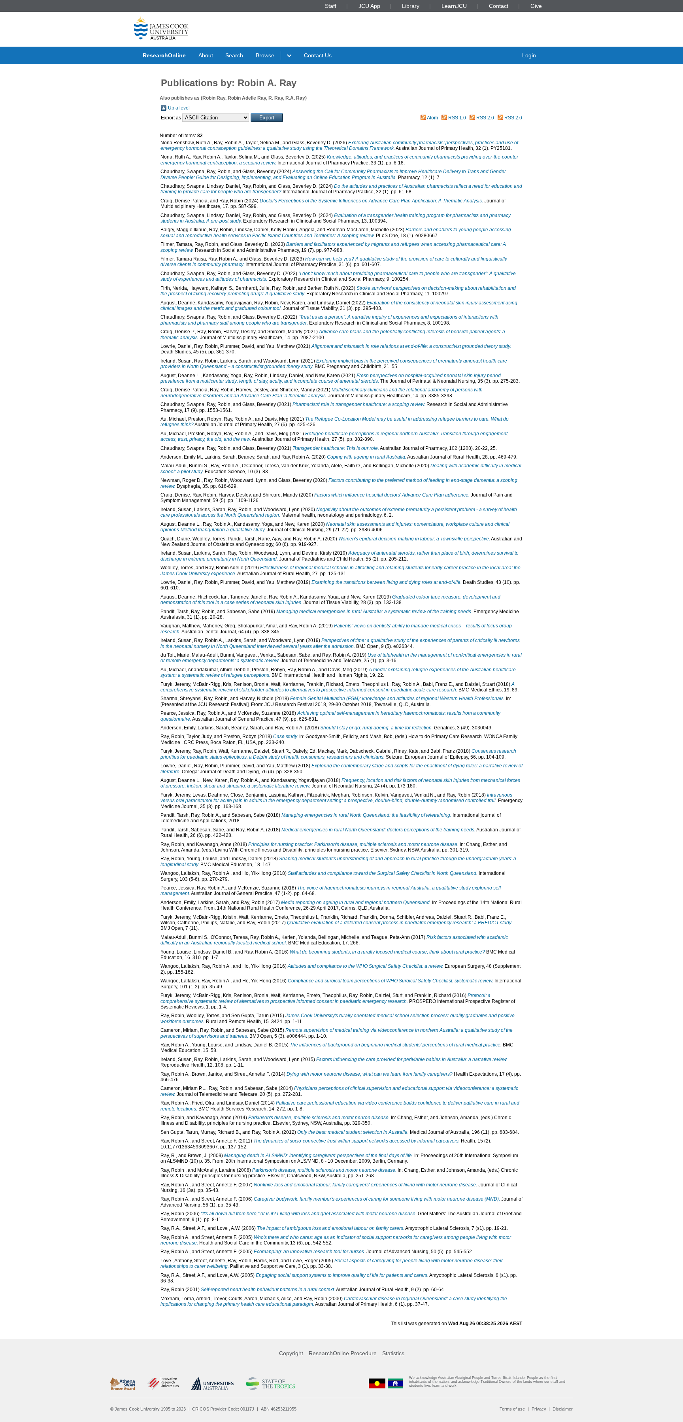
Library (410, 6)
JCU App (369, 6)
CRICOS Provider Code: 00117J (223, 1409)
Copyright (291, 1353)
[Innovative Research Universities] (163, 1383)
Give (536, 6)
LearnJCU (454, 6)
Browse (265, 55)
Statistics (393, 1353)
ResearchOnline (164, 55)
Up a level (179, 108)
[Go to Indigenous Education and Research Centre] (377, 1383)
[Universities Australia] (212, 1383)
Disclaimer (563, 1409)
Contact (498, 6)
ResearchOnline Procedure (343, 1353)
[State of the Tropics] (270, 1383)
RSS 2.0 (485, 118)
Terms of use (512, 1409)
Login (529, 55)
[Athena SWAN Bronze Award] (122, 1383)
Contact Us (318, 55)
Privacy (539, 1409)
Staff (330, 6)
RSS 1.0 (457, 118)
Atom (432, 118)
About (205, 55)
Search (234, 55)
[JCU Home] (161, 27)
